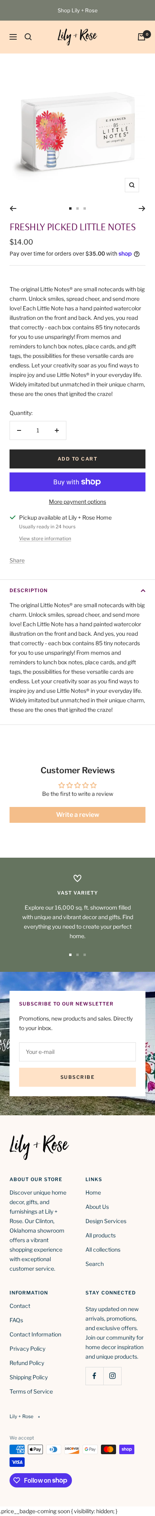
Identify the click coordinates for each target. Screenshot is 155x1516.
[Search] (28, 36)
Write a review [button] (77, 814)
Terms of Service (31, 1391)
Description (29, 590)
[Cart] (141, 36)
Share (17, 560)
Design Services (105, 1221)
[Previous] (13, 208)
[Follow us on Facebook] (94, 1376)
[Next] (142, 208)
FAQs (16, 1320)
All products (100, 1235)
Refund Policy (27, 1362)
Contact (20, 1305)
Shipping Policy (29, 1377)
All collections (102, 1249)
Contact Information (35, 1334)
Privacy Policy (27, 1348)
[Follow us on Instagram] (112, 1376)
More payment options (77, 501)
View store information (45, 538)
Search (94, 1263)
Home (93, 1192)
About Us (97, 1206)
